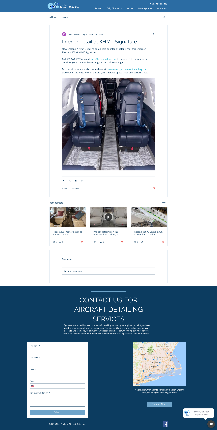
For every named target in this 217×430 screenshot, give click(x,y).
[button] (164, 17)
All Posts (53, 17)
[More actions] (153, 34)
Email (33, 369)
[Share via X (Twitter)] (69, 180)
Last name (35, 357)
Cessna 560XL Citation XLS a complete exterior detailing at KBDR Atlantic (148, 233)
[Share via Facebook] (63, 180)
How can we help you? (40, 393)
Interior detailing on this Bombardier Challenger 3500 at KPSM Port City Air (107, 233)
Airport (66, 17)
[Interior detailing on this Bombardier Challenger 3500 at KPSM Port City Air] (108, 217)
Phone (33, 381)
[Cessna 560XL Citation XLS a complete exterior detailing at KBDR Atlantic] (149, 217)
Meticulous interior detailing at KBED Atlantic (67, 233)
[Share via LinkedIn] (75, 180)
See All (165, 202)
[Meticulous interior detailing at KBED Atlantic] (68, 217)
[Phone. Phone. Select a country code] (33, 386)
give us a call (133, 325)
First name (35, 346)
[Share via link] (81, 180)
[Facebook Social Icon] (165, 424)
